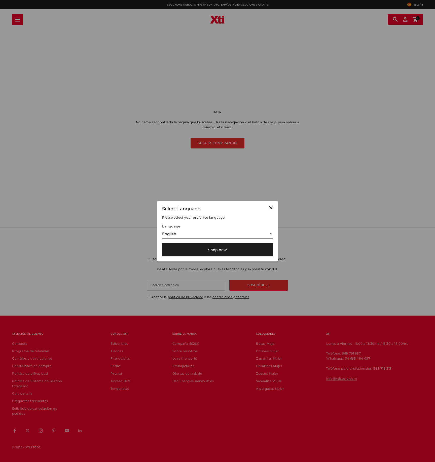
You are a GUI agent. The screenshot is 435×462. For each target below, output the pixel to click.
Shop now (217, 249)
